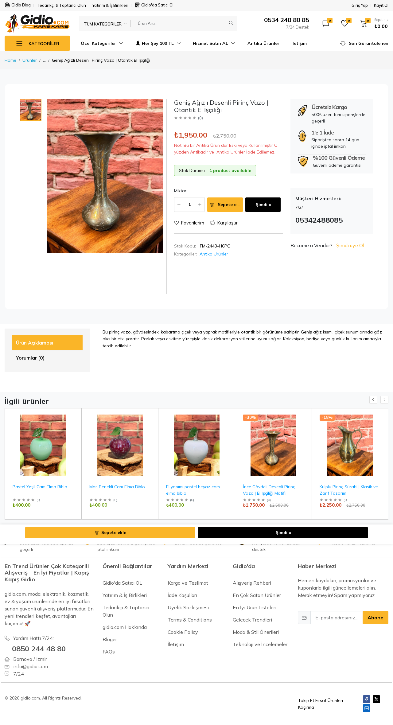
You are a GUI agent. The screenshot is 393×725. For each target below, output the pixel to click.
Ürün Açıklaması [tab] (34, 343)
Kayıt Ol (381, 5)
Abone (375, 617)
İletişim (299, 43)
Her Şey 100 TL (158, 43)
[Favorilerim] (74, 424)
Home (10, 60)
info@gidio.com (30, 666)
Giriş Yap (360, 5)
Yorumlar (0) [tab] (30, 358)
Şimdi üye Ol (350, 245)
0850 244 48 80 (39, 648)
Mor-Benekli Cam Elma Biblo (117, 486)
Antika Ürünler (263, 43)
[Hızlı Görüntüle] (74, 417)
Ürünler (29, 60)
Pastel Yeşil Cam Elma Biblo (40, 486)
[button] (372, 23)
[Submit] (231, 23)
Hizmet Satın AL (211, 43)
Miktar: (180, 190)
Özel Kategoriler (99, 43)
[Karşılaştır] (74, 432)
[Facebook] (366, 699)
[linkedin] (366, 708)
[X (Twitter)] (376, 699)
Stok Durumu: (192, 170)
